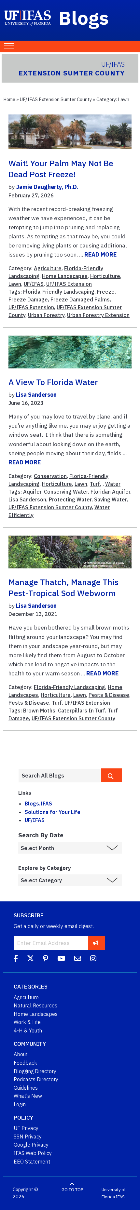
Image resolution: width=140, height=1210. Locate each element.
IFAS (120, 1197)
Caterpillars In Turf (81, 710)
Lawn (14, 284)
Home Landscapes (65, 276)
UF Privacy (26, 1128)
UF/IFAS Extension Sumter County (56, 99)
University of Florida (114, 1193)
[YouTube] (61, 959)
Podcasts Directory (36, 1079)
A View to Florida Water (53, 382)
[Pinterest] (45, 959)
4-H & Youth (28, 1030)
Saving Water (110, 499)
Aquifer (32, 491)
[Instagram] (93, 959)
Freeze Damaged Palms (80, 299)
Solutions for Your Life (52, 812)
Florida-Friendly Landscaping (58, 291)
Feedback (25, 1062)
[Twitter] (30, 959)
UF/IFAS (34, 284)
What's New (28, 1096)
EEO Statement (32, 1161)
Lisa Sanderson (36, 394)
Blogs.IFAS (38, 803)
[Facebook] (16, 959)
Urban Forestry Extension (98, 315)
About (21, 1054)
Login (20, 1104)
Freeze (106, 291)
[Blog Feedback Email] (77, 959)
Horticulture (105, 276)
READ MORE (100, 254)
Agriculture (48, 268)
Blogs (84, 17)
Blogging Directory (35, 1071)
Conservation (50, 476)
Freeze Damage (28, 299)
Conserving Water (66, 491)
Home (9, 99)
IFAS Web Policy (33, 1153)
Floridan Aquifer (110, 491)
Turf (95, 484)
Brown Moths (39, 710)
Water (112, 484)
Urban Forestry (46, 315)
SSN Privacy (28, 1136)
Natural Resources (35, 1005)
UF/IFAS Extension (69, 284)
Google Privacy (31, 1144)
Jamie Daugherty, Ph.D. (47, 187)
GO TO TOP (72, 1189)
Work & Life (27, 1022)
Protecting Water (70, 499)
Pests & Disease (109, 695)
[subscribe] (95, 943)
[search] (111, 775)
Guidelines (26, 1087)
